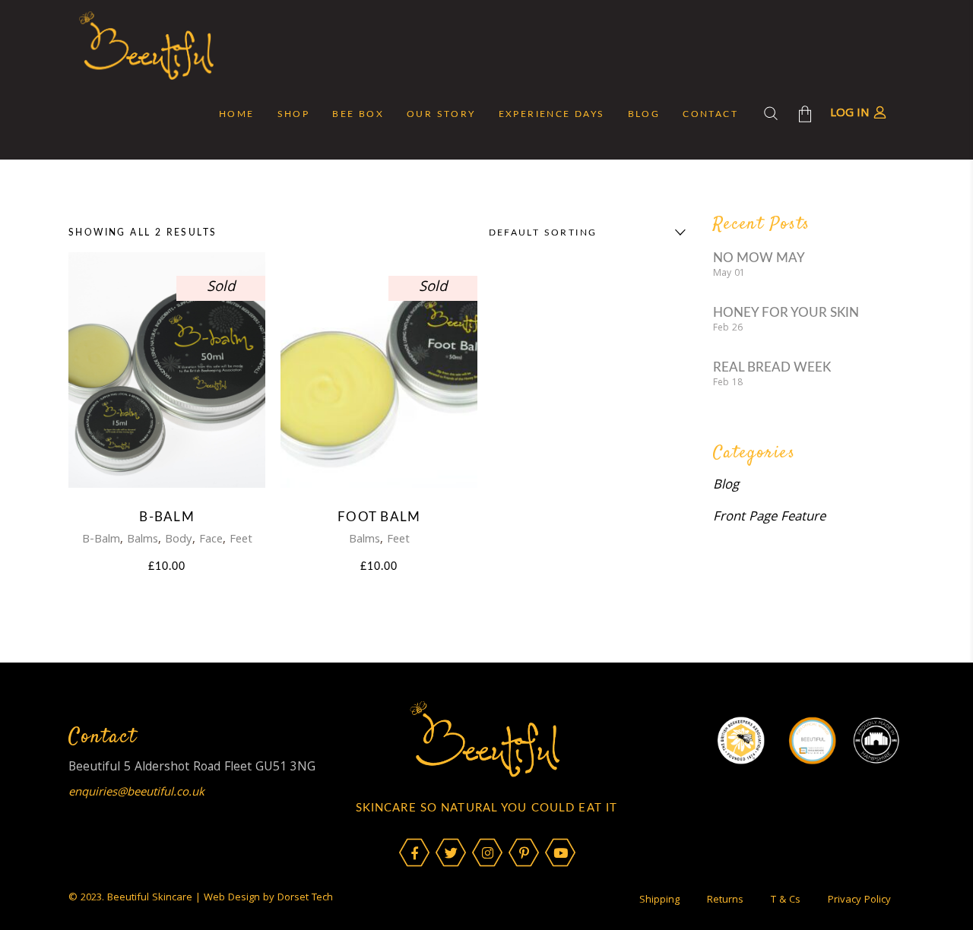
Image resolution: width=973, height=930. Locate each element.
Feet (241, 540)
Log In (850, 114)
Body (178, 540)
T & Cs (785, 900)
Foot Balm (379, 517)
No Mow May (759, 257)
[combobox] (583, 232)
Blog (726, 486)
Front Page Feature (769, 518)
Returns (725, 900)
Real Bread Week (772, 367)
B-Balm (167, 517)
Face (211, 540)
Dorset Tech (305, 898)
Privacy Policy (859, 900)
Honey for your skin (786, 312)
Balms (142, 540)
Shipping (659, 900)
